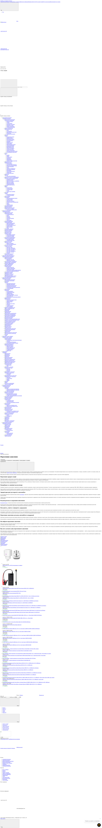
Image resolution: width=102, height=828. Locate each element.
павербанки (15, 472)
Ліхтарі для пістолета (10, 150)
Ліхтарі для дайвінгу (10, 148)
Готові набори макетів (11, 347)
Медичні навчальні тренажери (8, 256)
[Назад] (0, 546)
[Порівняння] (8, 92)
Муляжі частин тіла (10, 267)
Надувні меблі (9, 187)
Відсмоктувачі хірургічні (11, 286)
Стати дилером (57, 1)
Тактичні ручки (9, 200)
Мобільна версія (19, 747)
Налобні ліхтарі (9, 137)
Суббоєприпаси (10, 349)
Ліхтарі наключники (10, 145)
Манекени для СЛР (10, 259)
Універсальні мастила (11, 184)
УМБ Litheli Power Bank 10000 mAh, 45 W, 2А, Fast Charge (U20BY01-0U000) (16, 631)
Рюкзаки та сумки (10, 125)
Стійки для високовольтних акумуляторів (14, 395)
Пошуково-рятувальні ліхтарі (12, 151)
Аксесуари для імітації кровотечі (13, 271)
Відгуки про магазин (46, 1)
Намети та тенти (10, 121)
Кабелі (8, 414)
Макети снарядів (10, 346)
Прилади (8, 341)
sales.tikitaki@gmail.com (4, 49)
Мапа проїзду (2, 818)
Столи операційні (10, 288)
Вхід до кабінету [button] (6, 769)
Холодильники (9, 163)
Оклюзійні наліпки (10, 239)
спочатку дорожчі (22, 460)
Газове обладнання (10, 166)
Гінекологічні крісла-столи (11, 285)
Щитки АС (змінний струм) (12, 405)
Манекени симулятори (11, 260)
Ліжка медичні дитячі (11, 303)
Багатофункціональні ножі (11, 132)
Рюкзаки (8, 368)
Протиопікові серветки (11, 234)
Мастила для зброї (10, 181)
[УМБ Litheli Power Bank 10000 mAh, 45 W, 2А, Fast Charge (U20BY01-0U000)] (52, 628)
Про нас (4, 1)
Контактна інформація (25, 1)
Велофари (8, 141)
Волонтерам (52, 1)
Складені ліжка (9, 189)
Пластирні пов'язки (10, 218)
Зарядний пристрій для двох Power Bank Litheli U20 (12, 624)
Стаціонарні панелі (10, 400)
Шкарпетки (9, 158)
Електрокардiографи (10, 292)
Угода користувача (39, 1)
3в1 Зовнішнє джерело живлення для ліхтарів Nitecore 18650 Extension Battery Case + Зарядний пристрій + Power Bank (24, 655)
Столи (8, 190)
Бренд (18, 705)
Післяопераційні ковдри (11, 225)
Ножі (8, 130)
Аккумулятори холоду (11, 171)
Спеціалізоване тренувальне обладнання (14, 340)
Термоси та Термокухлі (11, 168)
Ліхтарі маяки (9, 143)
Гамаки (8, 122)
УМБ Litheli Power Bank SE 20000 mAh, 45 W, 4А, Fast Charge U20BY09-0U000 (17, 644)
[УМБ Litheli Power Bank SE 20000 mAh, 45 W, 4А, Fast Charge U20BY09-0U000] (52, 642)
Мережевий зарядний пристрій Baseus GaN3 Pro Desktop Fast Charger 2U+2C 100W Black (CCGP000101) (21, 607)
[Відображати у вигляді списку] (25, 466)
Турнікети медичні (10, 214)
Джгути (8, 219)
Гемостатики (9, 220)
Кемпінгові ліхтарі (10, 138)
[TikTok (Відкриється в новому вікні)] (24, 57)
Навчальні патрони (10, 348)
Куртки (8, 155)
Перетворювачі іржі (10, 183)
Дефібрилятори (9, 293)
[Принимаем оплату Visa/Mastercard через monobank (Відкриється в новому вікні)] (10, 739)
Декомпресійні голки (10, 240)
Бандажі (8, 216)
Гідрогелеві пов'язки (10, 235)
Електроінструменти (10, 194)
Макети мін (9, 350)
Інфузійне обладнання (11, 284)
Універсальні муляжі (10, 269)
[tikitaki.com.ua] (5, 736)
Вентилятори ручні (10, 147)
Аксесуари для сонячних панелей (13, 402)
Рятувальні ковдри (10, 224)
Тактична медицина (6, 211)
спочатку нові (9, 460)
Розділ (18, 721)
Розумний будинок (3, 502)
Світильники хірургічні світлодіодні (13, 287)
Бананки (8, 252)
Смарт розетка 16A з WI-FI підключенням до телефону (12, 565)
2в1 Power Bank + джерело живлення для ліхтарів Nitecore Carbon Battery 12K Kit (17, 650)
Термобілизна (9, 159)
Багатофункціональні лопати (12, 198)
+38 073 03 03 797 (3, 31)
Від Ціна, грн (2, 697)
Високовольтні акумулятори (12, 393)
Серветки (8, 217)
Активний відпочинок (7, 118)
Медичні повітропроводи (11, 244)
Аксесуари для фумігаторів (12, 209)
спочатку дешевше (16, 460)
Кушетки (8, 304)
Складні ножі (9, 131)
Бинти (8, 215)
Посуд (8, 167)
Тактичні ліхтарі (10, 140)
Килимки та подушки (11, 124)
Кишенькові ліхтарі (10, 146)
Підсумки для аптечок (11, 248)
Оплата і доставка (9, 1)
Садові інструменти (10, 195)
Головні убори (9, 378)
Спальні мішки (9, 123)
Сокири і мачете (10, 199)
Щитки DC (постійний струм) (12, 406)
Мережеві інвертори (10, 390)
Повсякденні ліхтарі (10, 136)
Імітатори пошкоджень (11, 268)
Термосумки (9, 172)
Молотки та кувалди (10, 201)
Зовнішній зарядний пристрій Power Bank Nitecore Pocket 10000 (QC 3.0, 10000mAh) (18, 669)
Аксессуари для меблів (11, 191)
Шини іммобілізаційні (11, 223)
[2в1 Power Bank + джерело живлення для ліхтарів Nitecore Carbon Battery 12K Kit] (52, 648)
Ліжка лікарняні (10, 306)
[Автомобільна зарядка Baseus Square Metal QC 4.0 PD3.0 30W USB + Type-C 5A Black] (52, 596)
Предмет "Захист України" (7, 337)
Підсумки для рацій (10, 251)
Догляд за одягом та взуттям (12, 160)
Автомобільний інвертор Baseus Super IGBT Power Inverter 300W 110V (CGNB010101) (18, 588)
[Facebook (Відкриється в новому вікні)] (40, 57)
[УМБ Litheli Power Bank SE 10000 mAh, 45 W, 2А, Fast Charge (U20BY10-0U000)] (52, 635)
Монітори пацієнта (10, 294)
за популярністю (3, 460)
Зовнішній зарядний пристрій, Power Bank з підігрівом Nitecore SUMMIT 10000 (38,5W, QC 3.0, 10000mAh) (22, 684)
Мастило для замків (10, 182)
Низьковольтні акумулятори (12, 394)
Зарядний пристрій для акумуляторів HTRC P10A (12, 593)
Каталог (1, 1)
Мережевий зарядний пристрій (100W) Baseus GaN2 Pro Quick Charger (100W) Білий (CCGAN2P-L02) (21, 612)
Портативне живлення (7, 423)
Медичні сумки (9, 247)
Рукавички (9, 157)
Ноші (8, 227)
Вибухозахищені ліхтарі (11, 144)
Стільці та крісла (10, 188)
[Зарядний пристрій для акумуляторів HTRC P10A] (52, 591)
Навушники (9, 373)
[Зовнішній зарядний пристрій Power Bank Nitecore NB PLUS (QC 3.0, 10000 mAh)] (52, 663)
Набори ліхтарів (10, 142)
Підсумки (8, 369)
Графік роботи (31, 1)
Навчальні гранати (10, 345)
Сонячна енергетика (6, 386)
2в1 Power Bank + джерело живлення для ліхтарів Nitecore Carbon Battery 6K (16, 660)
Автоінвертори (9, 434)
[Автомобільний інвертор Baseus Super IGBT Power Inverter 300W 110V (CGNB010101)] (52, 577)
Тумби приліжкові (10, 305)
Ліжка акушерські (10, 300)
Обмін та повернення (17, 1)
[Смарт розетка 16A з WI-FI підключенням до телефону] (52, 555)
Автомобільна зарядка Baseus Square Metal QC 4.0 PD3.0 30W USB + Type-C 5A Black (18, 597)
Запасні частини (10, 204)
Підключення (9, 415)
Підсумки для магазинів (11, 250)
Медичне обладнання (6, 278)
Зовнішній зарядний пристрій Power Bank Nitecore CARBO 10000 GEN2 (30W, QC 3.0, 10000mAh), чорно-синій (23, 679)
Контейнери (9, 170)
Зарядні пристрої (10, 433)
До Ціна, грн (12, 697)
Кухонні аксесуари (10, 173)
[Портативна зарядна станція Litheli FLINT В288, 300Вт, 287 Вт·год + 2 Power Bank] (52, 615)
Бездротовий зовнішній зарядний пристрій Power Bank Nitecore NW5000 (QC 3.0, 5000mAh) (19, 674)
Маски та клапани (10, 243)
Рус (3, 12)
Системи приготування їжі (12, 164)
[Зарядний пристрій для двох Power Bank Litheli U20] (52, 621)
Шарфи (8, 380)
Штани (8, 379)
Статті (35, 1)
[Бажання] (51, 101)
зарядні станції (9, 472)
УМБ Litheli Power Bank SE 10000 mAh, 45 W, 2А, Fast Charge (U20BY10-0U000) (17, 638)
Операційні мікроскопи (11, 283)
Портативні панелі (10, 401)
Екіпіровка (4, 352)
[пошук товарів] (8, 83)
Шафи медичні (9, 301)
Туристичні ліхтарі (10, 149)
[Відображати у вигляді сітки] (8, 466)
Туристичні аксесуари (11, 127)
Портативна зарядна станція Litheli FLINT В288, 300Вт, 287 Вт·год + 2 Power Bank (18, 618)
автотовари (22, 494)
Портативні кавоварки (11, 169)
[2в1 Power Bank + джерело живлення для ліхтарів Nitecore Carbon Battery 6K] (52, 658)
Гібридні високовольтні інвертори (13, 389)
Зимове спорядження (10, 126)
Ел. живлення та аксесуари (12, 152)
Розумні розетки (10, 430)
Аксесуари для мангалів (11, 176)
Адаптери (8, 374)
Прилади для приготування (12, 165)
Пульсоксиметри (10, 291)
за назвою (28, 460)
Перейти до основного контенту (6, 0)
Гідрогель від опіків (10, 236)
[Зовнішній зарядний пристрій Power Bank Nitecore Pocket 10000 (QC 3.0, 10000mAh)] (52, 667)
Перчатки (8, 377)
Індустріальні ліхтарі (10, 139)
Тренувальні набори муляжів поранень (14, 270)
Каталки (8, 302)
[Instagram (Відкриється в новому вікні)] (8, 57)
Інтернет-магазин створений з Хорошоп (7, 748)
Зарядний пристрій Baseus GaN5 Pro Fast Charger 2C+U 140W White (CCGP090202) (18, 602)
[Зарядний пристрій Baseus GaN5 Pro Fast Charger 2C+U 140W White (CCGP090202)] (52, 600)
